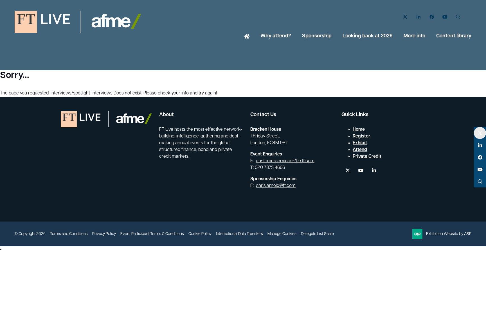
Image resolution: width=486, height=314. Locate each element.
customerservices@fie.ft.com (285, 161)
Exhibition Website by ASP (448, 234)
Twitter (405, 17)
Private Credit (367, 156)
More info (414, 36)
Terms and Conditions (69, 234)
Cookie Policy (200, 234)
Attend (360, 150)
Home (246, 37)
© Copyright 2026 (30, 234)
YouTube (445, 17)
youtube (361, 170)
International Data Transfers (239, 234)
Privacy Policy (104, 234)
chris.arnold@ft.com (276, 186)
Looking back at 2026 (368, 36)
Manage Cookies (281, 234)
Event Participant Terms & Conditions (152, 234)
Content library (453, 36)
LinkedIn (418, 17)
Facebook (432, 17)
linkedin (374, 170)
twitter (347, 170)
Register (361, 136)
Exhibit (360, 143)
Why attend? (275, 36)
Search (458, 17)
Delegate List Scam (317, 234)
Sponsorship (317, 36)
